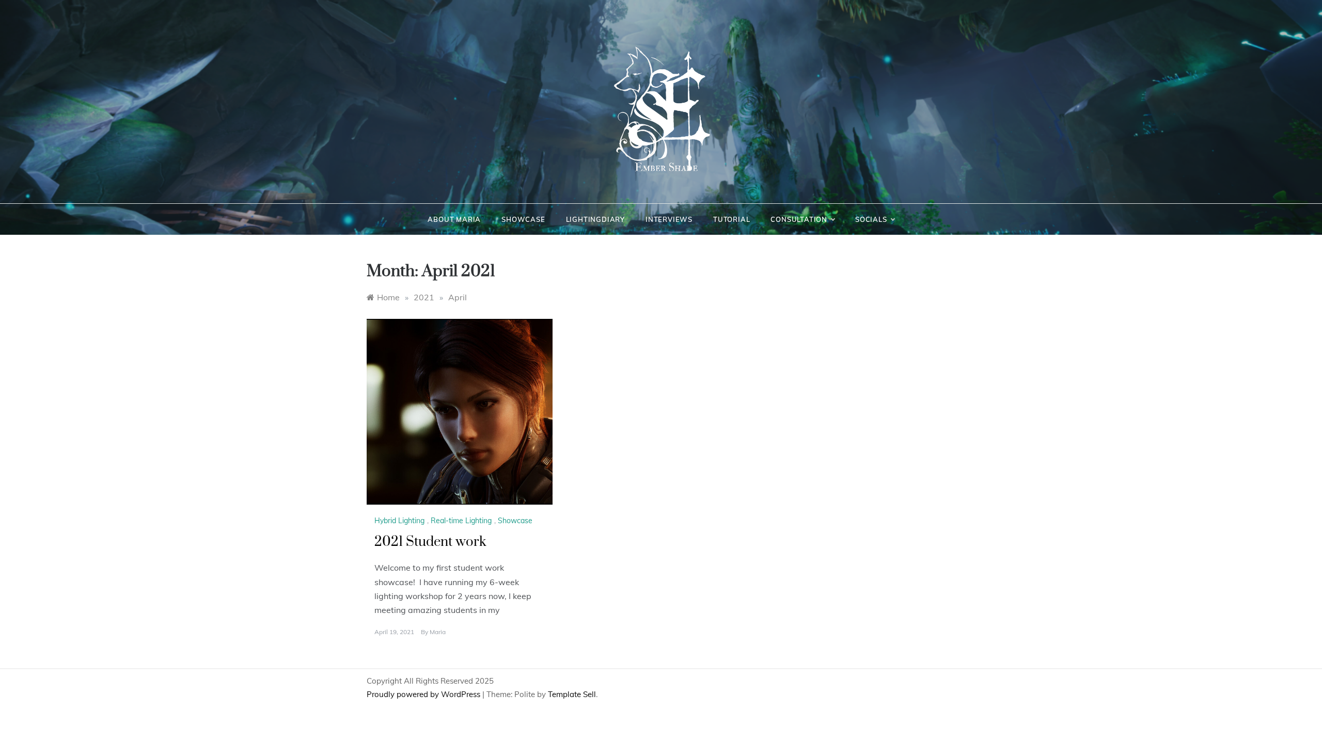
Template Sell (572, 694)
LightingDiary (595, 219)
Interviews (669, 219)
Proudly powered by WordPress (424, 694)
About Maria (454, 219)
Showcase (523, 219)
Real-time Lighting (461, 520)
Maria (438, 632)
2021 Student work (430, 542)
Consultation (798, 219)
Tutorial (731, 219)
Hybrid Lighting (399, 520)
